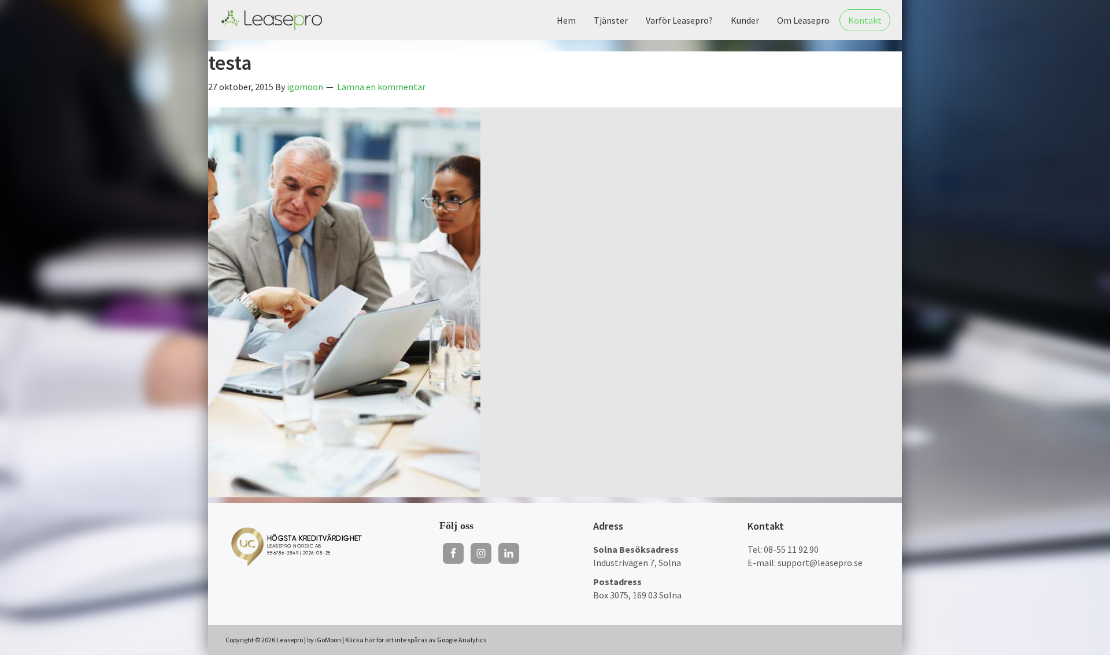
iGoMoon (328, 639)
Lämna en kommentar (381, 86)
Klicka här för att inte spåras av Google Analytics (415, 639)
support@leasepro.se (820, 562)
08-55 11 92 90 (791, 549)
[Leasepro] (272, 20)
